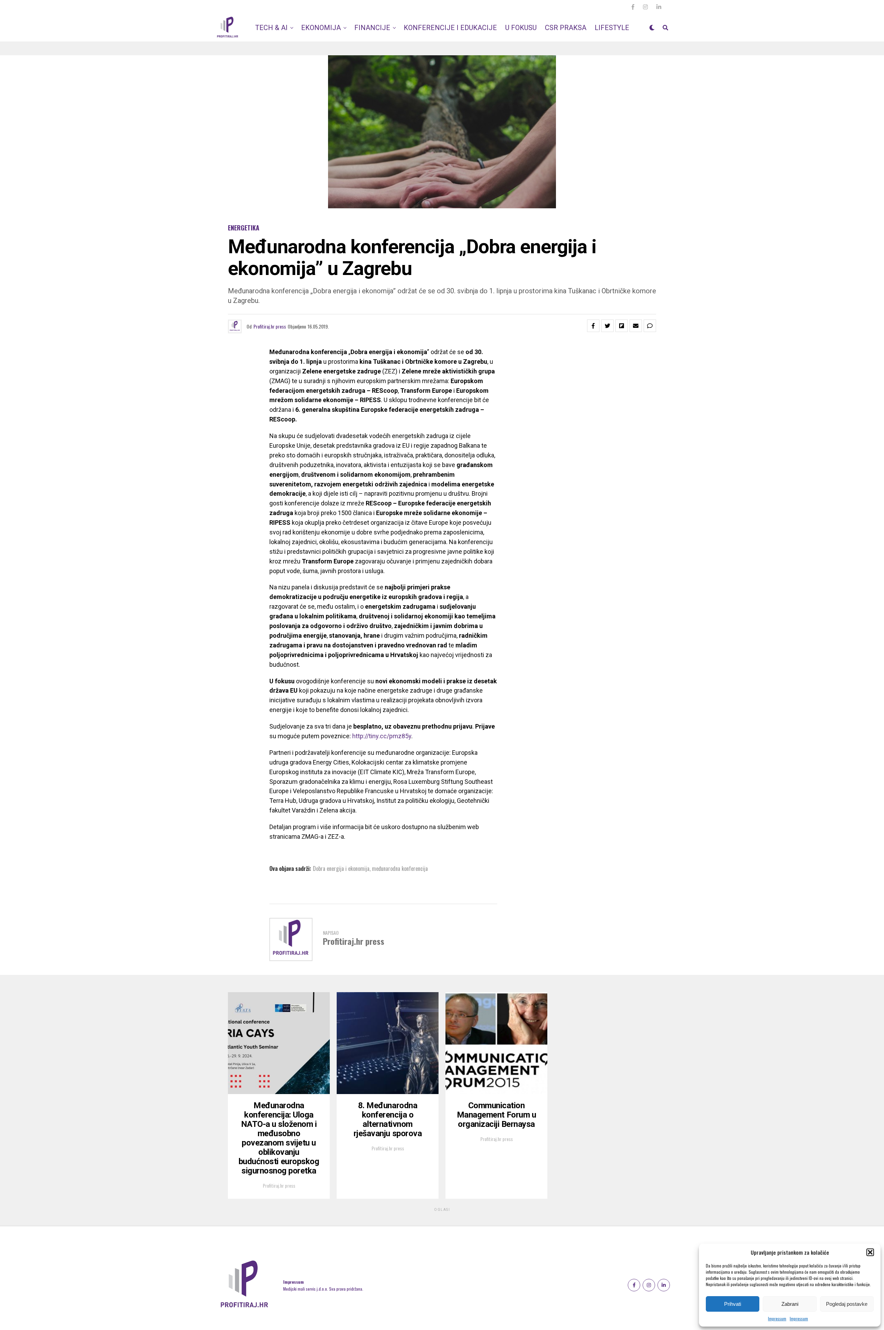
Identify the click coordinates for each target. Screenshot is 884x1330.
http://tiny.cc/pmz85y (381, 736)
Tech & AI (271, 27)
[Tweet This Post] (607, 326)
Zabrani (789, 1304)
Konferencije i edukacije (450, 27)
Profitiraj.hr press (269, 326)
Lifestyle (612, 27)
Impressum (777, 1318)
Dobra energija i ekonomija (341, 868)
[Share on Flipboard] (621, 326)
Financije (372, 27)
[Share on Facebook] (593, 326)
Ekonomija (321, 27)
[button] (870, 1252)
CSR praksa (565, 27)
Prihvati (732, 1304)
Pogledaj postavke (846, 1304)
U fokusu (521, 27)
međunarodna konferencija (400, 868)
